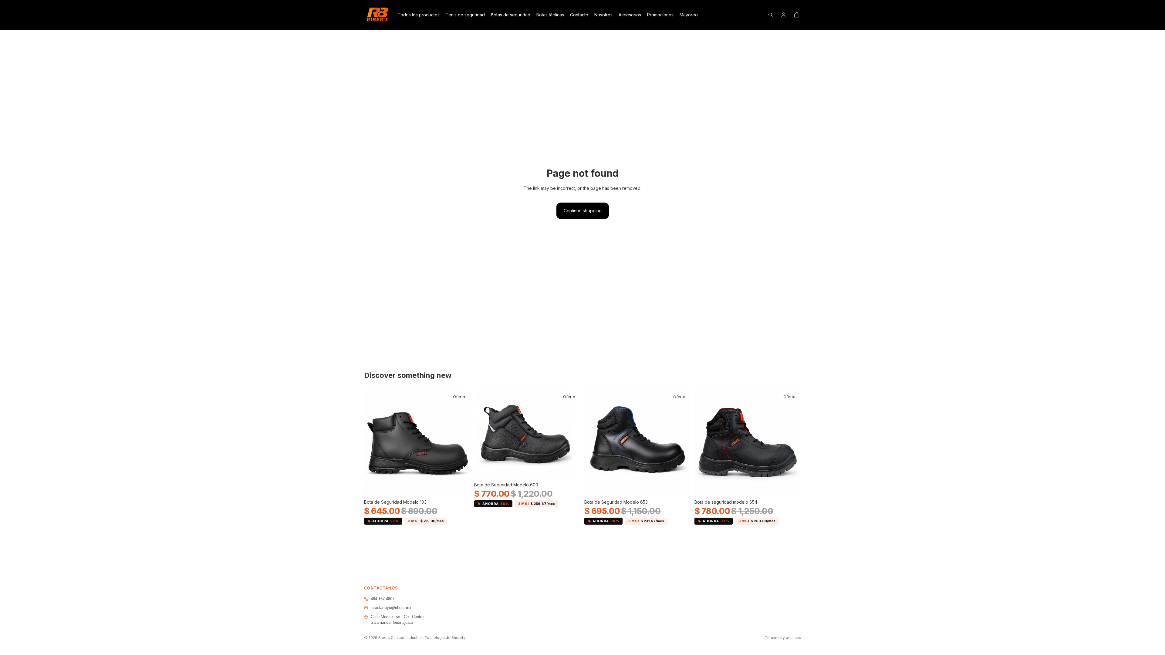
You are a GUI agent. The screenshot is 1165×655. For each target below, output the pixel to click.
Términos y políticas (783, 637)
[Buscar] (770, 15)
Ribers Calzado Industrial (400, 637)
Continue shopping (583, 210)
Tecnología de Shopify (444, 637)
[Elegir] (461, 487)
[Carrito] (796, 15)
